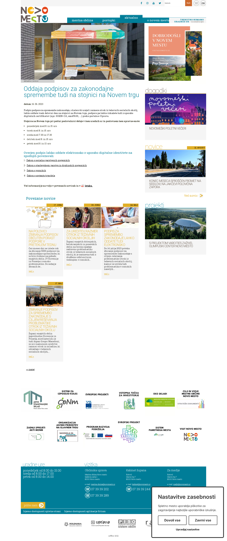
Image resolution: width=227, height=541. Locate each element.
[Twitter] (160, 3)
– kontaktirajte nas (189, 20)
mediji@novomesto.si (181, 484)
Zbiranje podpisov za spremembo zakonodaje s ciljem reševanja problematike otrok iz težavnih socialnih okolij (43, 320)
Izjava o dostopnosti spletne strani (42, 511)
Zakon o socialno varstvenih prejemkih (48, 160)
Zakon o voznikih (36, 170)
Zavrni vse (203, 520)
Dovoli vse (172, 520)
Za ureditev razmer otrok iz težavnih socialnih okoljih (82, 234)
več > (31, 271)
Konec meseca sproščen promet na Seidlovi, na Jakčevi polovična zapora (175, 184)
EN (203, 3)
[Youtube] (154, 3)
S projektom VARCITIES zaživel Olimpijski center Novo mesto (171, 244)
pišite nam (31, 505)
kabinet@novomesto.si (141, 484)
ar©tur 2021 (113, 536)
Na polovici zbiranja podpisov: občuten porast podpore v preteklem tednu (44, 238)
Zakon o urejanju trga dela (41, 175)
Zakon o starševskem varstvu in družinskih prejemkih (57, 165)
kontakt (196, 3)
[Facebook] (141, 3)
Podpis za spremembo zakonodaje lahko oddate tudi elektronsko (119, 238)
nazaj (32, 369)
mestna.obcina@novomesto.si (103, 484)
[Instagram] (147, 3)
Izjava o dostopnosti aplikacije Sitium (85, 511)
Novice (35, 81)
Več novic (191, 195)
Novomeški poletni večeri (167, 128)
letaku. (89, 185)
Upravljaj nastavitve (188, 529)
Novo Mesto (42, 14)
